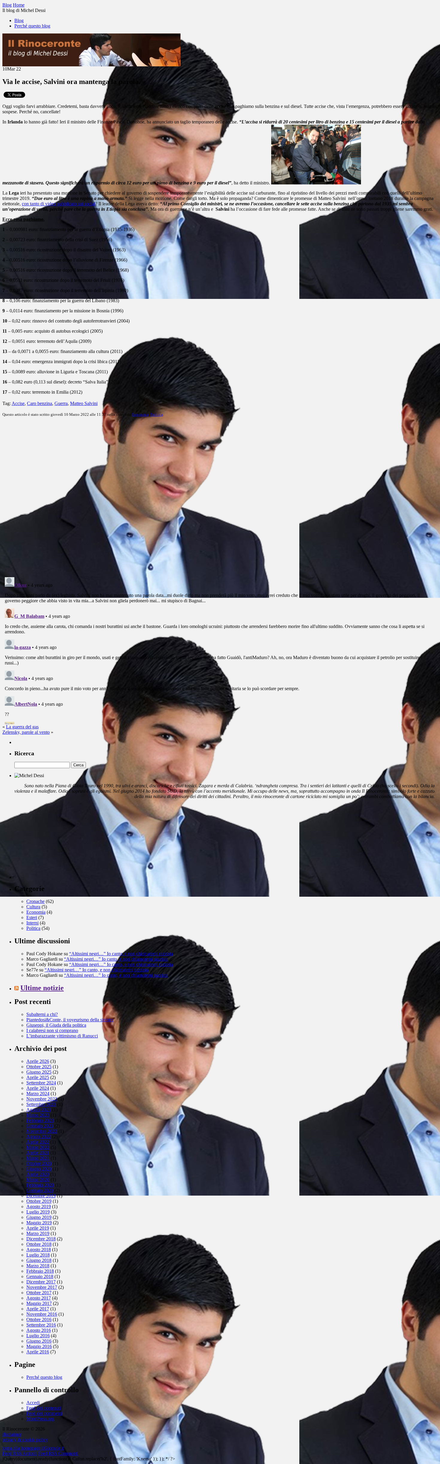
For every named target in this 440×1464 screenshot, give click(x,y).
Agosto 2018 (38, 1249)
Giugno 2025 (38, 1072)
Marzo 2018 (37, 1265)
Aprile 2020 (37, 1174)
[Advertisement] (59, 841)
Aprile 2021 (37, 1152)
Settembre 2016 (41, 1324)
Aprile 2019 (37, 1228)
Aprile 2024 (37, 1088)
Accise (18, 403)
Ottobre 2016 (38, 1319)
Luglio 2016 (38, 1335)
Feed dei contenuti (43, 1407)
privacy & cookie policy (25, 1439)
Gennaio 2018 (39, 1276)
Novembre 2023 (41, 1098)
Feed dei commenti (44, 1413)
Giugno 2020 (38, 1168)
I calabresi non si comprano (52, 1030)
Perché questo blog (32, 25)
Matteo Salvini (84, 403)
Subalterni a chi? (42, 1014)
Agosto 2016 (38, 1330)
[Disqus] (220, 496)
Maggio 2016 (39, 1346)
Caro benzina (39, 403)
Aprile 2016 (37, 1351)
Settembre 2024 (41, 1082)
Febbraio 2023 (40, 1120)
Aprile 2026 (37, 1061)
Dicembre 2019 (41, 1195)
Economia (140, 414)
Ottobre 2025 (38, 1066)
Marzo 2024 (37, 1093)
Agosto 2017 (38, 1298)
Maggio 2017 (39, 1303)
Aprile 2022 (37, 1141)
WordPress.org (40, 1418)
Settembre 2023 (41, 1104)
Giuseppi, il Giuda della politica (56, 1025)
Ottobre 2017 (38, 1292)
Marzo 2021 (37, 1158)
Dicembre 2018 (41, 1238)
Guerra (61, 403)
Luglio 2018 (38, 1254)
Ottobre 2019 (38, 1201)
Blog (19, 20)
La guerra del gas (22, 726)
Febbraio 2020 (40, 1185)
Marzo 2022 (37, 1147)
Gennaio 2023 (39, 1125)
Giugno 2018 (38, 1260)
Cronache (35, 901)
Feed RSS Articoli (19, 1453)
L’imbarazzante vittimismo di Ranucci (62, 1035)
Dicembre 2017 (41, 1281)
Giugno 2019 (38, 1217)
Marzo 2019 (37, 1233)
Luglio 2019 (38, 1211)
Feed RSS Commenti (58, 1453)
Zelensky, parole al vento (26, 732)
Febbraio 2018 (40, 1271)
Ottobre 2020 (38, 1163)
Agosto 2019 (38, 1206)
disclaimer (12, 1434)
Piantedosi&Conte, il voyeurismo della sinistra (69, 1019)
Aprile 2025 (37, 1077)
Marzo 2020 (37, 1179)
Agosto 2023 (38, 1109)
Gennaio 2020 (39, 1190)
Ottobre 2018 (38, 1244)
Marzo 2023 (37, 1115)
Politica (156, 414)
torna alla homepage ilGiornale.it (33, 1448)
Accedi (33, 1402)
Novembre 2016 (41, 1314)
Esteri (31, 917)
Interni (32, 922)
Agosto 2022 (38, 1136)
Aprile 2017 (37, 1308)
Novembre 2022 (41, 1131)
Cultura (33, 906)
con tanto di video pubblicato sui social (58, 203)
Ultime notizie (42, 988)
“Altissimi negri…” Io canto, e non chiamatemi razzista (121, 953)
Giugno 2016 (38, 1341)
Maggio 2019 (39, 1222)
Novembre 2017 (41, 1287)
